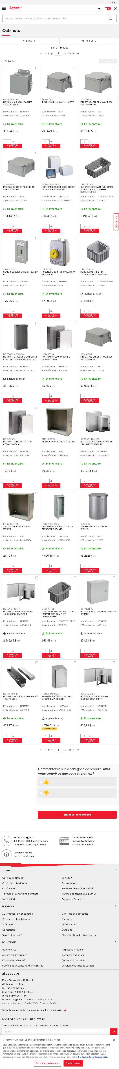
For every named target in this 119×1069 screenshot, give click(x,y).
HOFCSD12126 (87, 694)
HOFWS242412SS (51, 694)
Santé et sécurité (12, 935)
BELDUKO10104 (10, 524)
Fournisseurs (69, 883)
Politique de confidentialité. (93, 1056)
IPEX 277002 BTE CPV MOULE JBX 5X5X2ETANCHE (96, 358)
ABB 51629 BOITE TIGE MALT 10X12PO (93, 527)
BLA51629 (85, 524)
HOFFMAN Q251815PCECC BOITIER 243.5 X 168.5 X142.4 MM (58, 188)
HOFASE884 (48, 354)
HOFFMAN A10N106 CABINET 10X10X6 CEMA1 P (98, 612)
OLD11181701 (48, 609)
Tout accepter (73, 1063)
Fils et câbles (69, 924)
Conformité (9, 888)
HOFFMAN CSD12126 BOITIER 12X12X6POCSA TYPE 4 (94, 697)
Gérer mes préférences (47, 1063)
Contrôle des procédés (75, 913)
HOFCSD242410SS (90, 439)
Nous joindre (9, 899)
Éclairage (7, 924)
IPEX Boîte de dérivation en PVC (58, 102)
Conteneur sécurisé (13, 960)
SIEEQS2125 (9, 269)
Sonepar (67, 877)
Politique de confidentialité (77, 888)
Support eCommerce (74, 899)
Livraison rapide (23, 852)
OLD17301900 (87, 184)
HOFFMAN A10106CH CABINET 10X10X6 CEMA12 (17, 103)
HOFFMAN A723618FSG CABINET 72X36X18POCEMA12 (57, 527)
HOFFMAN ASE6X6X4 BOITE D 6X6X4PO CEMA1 (17, 443)
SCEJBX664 (86, 99)
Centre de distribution (15, 883)
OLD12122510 (87, 269)
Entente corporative (73, 960)
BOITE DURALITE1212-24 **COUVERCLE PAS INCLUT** (94, 273)
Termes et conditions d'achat (79, 893)
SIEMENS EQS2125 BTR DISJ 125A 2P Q (20, 273)
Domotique (8, 929)
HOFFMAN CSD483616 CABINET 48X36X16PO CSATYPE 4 (18, 612)
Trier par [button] (88, 41)
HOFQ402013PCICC (13, 354)
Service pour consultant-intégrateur (23, 965)
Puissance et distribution (16, 919)
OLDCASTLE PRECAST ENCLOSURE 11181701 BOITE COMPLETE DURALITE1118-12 (58, 614)
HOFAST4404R (10, 694)
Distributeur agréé (82, 837)
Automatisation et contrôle (18, 913)
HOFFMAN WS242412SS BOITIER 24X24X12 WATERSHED (57, 697)
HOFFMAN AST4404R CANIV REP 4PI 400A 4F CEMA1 (20, 697)
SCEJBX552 (86, 354)
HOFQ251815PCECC (52, 184)
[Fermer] (114, 1039)
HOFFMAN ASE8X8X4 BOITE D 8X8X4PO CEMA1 (56, 358)
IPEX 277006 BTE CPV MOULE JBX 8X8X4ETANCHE (19, 188)
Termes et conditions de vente (20, 893)
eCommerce (9, 949)
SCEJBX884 (9, 184)
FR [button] (111, 2)
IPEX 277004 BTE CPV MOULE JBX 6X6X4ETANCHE (96, 103)
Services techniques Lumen (78, 965)
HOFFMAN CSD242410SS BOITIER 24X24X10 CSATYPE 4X (96, 443)
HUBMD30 (47, 269)
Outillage (67, 929)
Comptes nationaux (73, 954)
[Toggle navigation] (4, 8)
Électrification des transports (79, 935)
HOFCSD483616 (11, 609)
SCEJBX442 (48, 99)
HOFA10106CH (10, 99)
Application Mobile (73, 949)
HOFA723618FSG (50, 524)
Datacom (67, 919)
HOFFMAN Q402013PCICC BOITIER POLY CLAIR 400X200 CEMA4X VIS (20, 358)
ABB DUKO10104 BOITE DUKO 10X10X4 (17, 527)
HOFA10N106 (86, 609)
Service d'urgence (24, 837)
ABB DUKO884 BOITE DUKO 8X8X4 (58, 441)
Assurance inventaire (14, 954)
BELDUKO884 (49, 439)
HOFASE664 (9, 439)
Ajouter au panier (13, 146)
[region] (59, 1052)
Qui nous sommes (12, 877)
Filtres (29, 41)
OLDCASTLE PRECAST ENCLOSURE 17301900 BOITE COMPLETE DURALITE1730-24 (96, 189)
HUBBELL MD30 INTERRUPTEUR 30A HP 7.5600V (58, 273)
